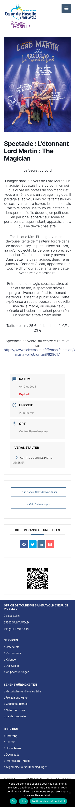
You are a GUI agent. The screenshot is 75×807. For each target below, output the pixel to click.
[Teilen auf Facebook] (24, 544)
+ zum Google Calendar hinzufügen (38, 492)
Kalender (11, 659)
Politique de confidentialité (48, 801)
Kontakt (10, 742)
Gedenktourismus (17, 703)
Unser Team (13, 748)
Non (23, 801)
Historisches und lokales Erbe (23, 691)
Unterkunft (12, 647)
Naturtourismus (15, 710)
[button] (66, 8)
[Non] (70, 793)
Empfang (11, 736)
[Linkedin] (41, 544)
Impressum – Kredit (18, 760)
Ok (13, 801)
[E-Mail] (50, 544)
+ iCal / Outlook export (39, 504)
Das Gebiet (12, 665)
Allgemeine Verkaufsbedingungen (27, 767)
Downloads (12, 754)
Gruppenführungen (17, 672)
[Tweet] (33, 544)
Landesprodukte (16, 716)
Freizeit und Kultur (17, 697)
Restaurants (13, 653)
